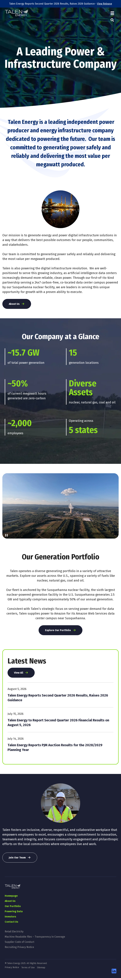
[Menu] (112, 13)
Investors (10, 916)
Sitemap (41, 968)
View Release (104, 3)
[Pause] (6, 535)
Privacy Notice (12, 967)
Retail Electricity (14, 931)
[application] (60, 506)
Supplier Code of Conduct (19, 941)
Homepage (11, 895)
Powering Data (14, 911)
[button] (112, 20)
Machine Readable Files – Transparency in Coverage (35, 936)
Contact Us (11, 921)
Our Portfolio (13, 906)
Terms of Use (28, 968)
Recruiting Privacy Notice (19, 947)
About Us (10, 900)
